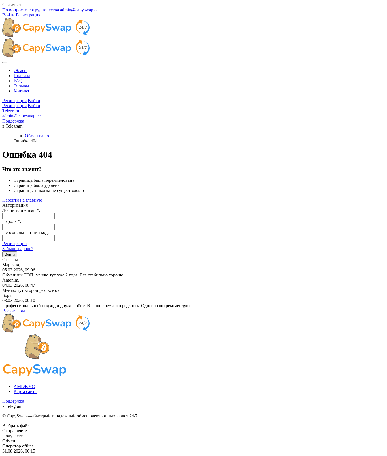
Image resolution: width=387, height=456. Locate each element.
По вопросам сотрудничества (30, 9)
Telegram (10, 110)
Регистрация (28, 14)
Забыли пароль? (17, 248)
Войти (8, 14)
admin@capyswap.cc (79, 9)
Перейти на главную (22, 200)
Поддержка (13, 121)
